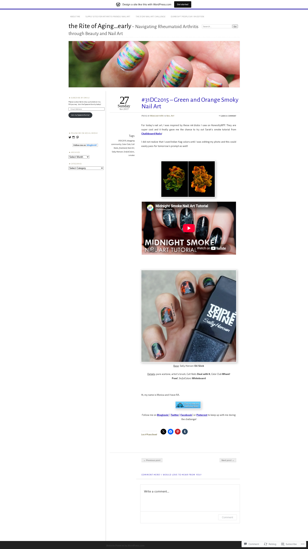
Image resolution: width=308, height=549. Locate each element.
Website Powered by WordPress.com (125, 545)
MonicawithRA (157, 115)
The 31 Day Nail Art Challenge (150, 16)
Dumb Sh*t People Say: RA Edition (187, 16)
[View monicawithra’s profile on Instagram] (73, 137)
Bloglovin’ (163, 414)
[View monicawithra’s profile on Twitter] (69, 137)
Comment (227, 517)
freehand (123, 148)
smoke (132, 155)
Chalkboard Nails (151, 133)
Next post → (228, 460)
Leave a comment (228, 115)
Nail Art (170, 115)
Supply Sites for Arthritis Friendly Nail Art (107, 16)
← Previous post (151, 460)
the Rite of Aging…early (99, 26)
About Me (75, 16)
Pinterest (201, 414)
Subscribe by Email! (80, 98)
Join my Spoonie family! (80, 115)
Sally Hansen (117, 151)
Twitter (175, 414)
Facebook (186, 414)
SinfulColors (129, 151)
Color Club (126, 144)
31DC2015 (122, 140)
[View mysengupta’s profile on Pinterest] (77, 137)
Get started (182, 4)
